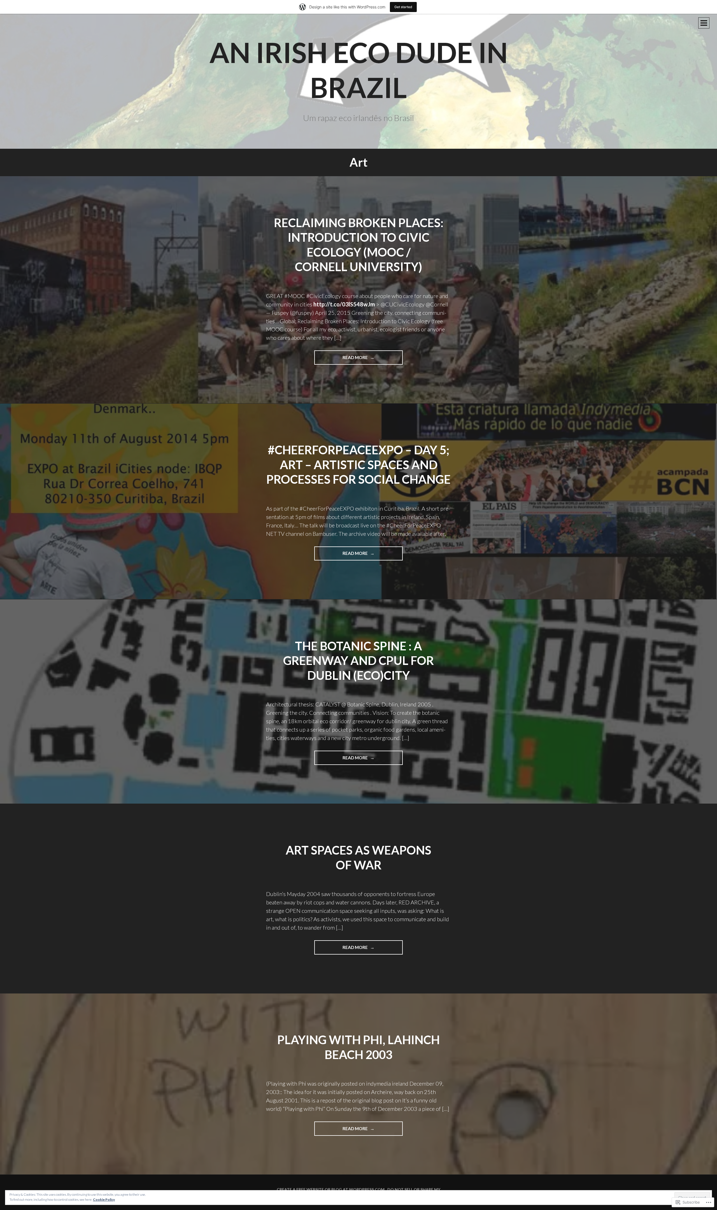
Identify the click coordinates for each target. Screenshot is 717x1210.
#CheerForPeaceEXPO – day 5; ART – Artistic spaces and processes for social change (358, 464)
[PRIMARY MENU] (703, 23)
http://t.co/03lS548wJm (344, 304)
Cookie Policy (104, 1199)
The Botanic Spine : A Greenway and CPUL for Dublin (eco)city (358, 660)
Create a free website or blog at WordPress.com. (331, 1189)
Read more (341, 360)
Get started (403, 7)
